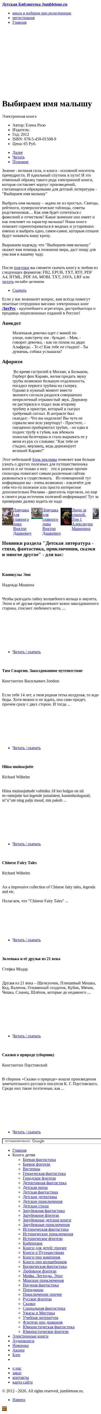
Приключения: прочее (42, 1294)
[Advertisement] (36, 61)
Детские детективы (40, 1197)
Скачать (19, 290)
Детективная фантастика (45, 1183)
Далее (17, 152)
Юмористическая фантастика (49, 1327)
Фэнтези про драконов (43, 1322)
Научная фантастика (41, 1285)
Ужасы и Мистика (39, 1313)
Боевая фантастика (39, 1159)
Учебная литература (40, 1317)
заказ (16, 1373)
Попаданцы (33, 1289)
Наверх (18, 1399)
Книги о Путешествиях (43, 1252)
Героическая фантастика (44, 1173)
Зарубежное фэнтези (41, 1215)
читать (8, 281)
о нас (16, 1368)
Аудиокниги (23, 1341)
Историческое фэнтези (43, 1238)
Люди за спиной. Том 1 (79, 515)
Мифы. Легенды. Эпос (43, 1276)
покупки (21, 267)
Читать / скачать (26, 652)
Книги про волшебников (45, 1262)
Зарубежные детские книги (47, 1220)
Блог (16, 1355)
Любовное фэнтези (39, 1271)
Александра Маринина (82, 526)
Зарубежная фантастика (44, 1210)
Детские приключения (42, 1201)
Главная (19, 1150)
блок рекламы (44, 459)
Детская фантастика (40, 1192)
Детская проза (35, 1187)
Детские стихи (36, 1206)
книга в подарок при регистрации (41, 13)
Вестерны (31, 1169)
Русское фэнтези (37, 1299)
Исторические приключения (48, 1234)
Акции (18, 1350)
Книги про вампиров (41, 1257)
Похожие (20, 162)
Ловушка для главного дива (21, 517)
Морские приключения (43, 1280)
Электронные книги (30, 1336)
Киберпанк (32, 1243)
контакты (20, 1377)
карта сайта (22, 1382)
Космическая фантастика (45, 1266)
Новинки (20, 1345)
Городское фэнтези (39, 1178)
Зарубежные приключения (46, 1224)
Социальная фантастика (44, 1308)
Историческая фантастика (46, 1229)
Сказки (29, 1303)
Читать (18, 157)
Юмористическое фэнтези (46, 1331)
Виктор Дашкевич (22, 530)
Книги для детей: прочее (45, 1248)
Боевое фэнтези (36, 1164)
